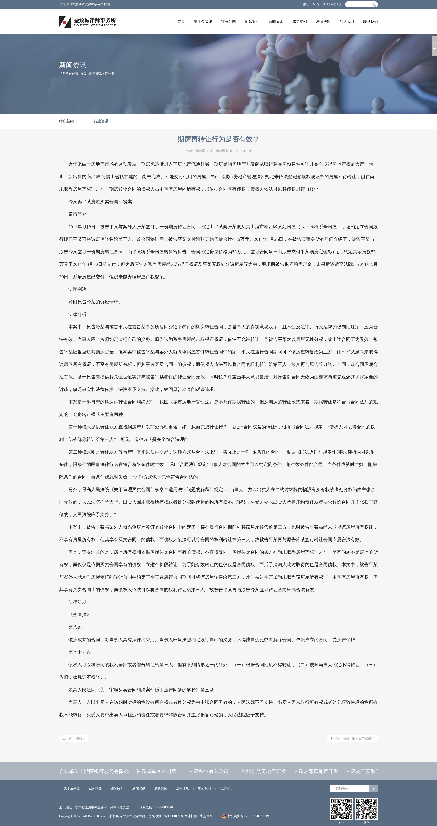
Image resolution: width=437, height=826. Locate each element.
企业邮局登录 (331, 4)
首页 (181, 21)
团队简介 (252, 21)
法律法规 (323, 21)
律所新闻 (66, 121)
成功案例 (299, 21)
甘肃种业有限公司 (202, 771)
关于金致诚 (203, 21)
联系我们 (370, 21)
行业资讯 (101, 121)
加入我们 (347, 21)
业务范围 (228, 21)
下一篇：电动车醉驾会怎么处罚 (352, 738)
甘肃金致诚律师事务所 (139, 816)
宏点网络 (206, 816)
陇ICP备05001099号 (169, 816)
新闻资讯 (276, 21)
